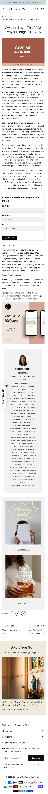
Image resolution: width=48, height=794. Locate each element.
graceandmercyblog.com (24, 437)
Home (4, 17)
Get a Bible (23, 603)
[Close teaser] (6, 386)
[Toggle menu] (3, 8)
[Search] (36, 8)
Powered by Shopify (32, 775)
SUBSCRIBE (9, 238)
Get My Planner (23, 549)
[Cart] (42, 8)
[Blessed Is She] (17, 9)
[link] (12, 613)
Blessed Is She (18, 775)
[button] (3, 397)
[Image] (23, 522)
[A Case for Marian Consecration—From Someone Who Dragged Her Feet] (23, 677)
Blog (12, 17)
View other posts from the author (23, 378)
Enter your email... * (12, 756)
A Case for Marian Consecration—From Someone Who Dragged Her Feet (22, 702)
